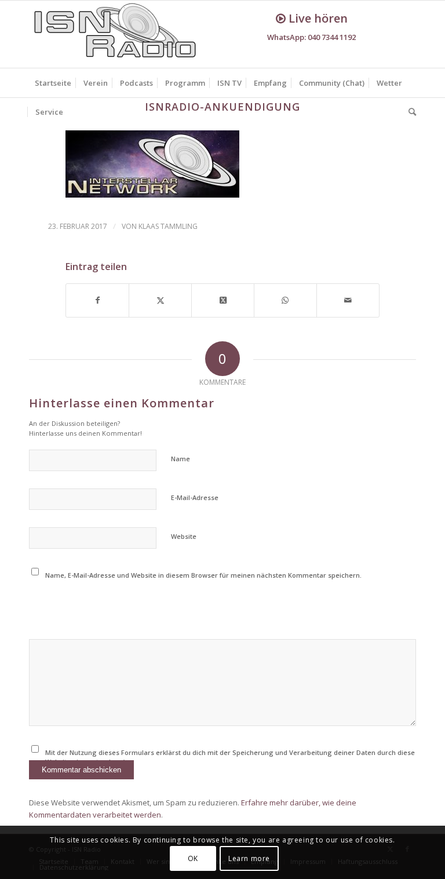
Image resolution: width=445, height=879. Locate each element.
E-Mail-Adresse (194, 497)
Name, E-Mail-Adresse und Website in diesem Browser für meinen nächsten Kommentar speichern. (203, 575)
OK (193, 858)
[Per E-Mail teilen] (348, 300)
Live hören (317, 18)
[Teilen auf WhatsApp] (285, 300)
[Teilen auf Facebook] (97, 300)
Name (180, 458)
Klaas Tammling (168, 226)
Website (183, 536)
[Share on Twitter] (223, 300)
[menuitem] (53, 82)
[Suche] (409, 111)
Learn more (249, 858)
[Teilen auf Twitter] (160, 300)
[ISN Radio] (116, 34)
